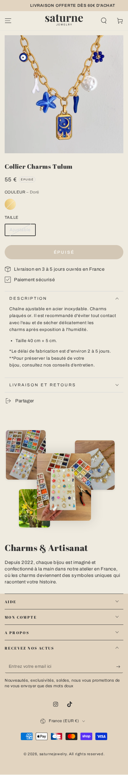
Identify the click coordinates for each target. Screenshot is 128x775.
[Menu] (8, 20)
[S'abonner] (119, 667)
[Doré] (10, 204)
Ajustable (20, 229)
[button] (104, 20)
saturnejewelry (53, 754)
